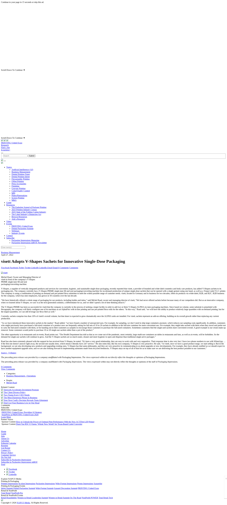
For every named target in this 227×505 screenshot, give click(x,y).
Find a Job (5, 147)
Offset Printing (18, 181)
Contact (9, 235)
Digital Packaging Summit (22, 228)
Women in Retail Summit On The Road (64, 498)
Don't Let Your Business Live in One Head (21, 403)
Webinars (15, 231)
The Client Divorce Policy (14, 392)
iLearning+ (5, 150)
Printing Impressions (9, 483)
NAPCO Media (23, 503)
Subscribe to (16, 460)
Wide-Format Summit (44, 488)
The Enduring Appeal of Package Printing (29, 207)
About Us (5, 438)
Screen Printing (18, 198)
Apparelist (98, 483)
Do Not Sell (6, 457)
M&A (14, 200)
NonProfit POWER (90, 498)
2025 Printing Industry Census (24, 210)
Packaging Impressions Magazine (25, 240)
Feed (3, 464)
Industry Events (18, 233)
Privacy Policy (7, 453)
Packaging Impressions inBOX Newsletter (29, 243)
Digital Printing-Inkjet (21, 177)
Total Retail (6, 493)
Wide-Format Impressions (66, 483)
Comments (73, 268)
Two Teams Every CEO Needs (17, 395)
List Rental (5, 448)
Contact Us (5, 450)
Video (8, 221)
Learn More (6, 417)
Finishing (15, 186)
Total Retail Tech (106, 498)
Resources (10, 205)
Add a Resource (18, 219)
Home (3, 431)
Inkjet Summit (7, 488)
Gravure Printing (18, 188)
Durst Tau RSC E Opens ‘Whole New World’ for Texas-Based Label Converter (49, 424)
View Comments (8, 369)
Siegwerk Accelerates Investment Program (21, 390)
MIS (13, 193)
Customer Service (8, 455)
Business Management (21, 172)
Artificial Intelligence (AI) (22, 169)
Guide (8, 202)
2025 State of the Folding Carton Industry (29, 212)
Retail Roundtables (9, 498)
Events (9, 224)
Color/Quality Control (21, 191)
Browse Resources (19, 217)
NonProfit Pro (17, 493)
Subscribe (10, 238)
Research (5, 145)
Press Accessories (19, 184)
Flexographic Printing (21, 179)
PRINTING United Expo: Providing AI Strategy (22, 412)
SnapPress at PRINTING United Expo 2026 (20, 415)
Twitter (11, 472)
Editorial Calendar (8, 443)
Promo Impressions (85, 483)
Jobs (3, 436)
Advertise (5, 441)
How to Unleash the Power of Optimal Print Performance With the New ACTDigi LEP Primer (55, 422)
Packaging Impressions (45, 483)
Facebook (12, 469)
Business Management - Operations (21, 376)
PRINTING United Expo (11, 143)
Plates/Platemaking (19, 195)
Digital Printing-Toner (21, 174)
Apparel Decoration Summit (65, 488)
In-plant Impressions (27, 483)
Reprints (4, 445)
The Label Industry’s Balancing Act (26, 214)
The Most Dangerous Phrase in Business (20, 398)
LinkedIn (12, 474)
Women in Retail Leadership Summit (32, 498)
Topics (9, 167)
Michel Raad (11, 383)
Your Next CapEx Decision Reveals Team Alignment (26, 400)
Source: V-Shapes (8, 353)
